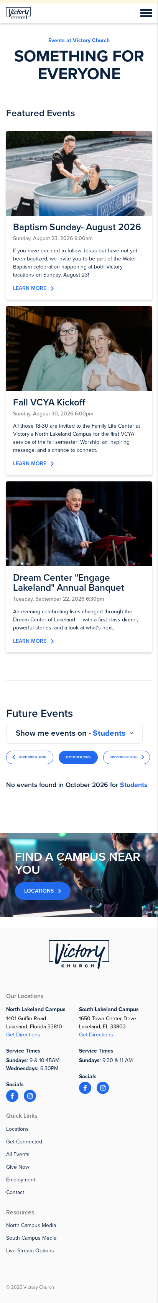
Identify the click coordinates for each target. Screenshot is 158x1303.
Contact (15, 1192)
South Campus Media (31, 1238)
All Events (18, 1154)
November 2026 (123, 757)
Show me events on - (70, 733)
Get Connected (24, 1141)
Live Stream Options (30, 1250)
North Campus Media (31, 1225)
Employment (20, 1179)
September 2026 (32, 757)
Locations (39, 891)
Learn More (29, 288)
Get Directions (23, 1034)
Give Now (17, 1167)
